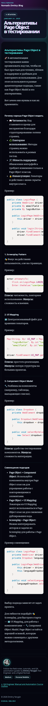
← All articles (11, 14)
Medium (8, 677)
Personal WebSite (22, 677)
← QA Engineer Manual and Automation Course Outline (22, 685)
